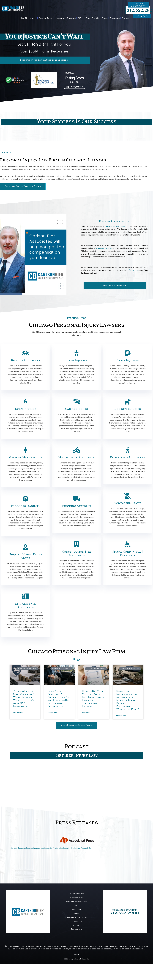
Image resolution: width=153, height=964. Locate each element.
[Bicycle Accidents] (25, 353)
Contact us (133, 270)
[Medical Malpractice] (25, 450)
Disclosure (115, 18)
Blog (88, 18)
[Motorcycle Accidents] (76, 450)
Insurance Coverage (66, 18)
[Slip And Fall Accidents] (25, 596)
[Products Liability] (25, 499)
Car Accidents (76, 409)
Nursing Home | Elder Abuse (25, 556)
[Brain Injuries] (128, 353)
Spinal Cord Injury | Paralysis (127, 553)
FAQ (79, 18)
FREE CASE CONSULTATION (124, 910)
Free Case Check (100, 18)
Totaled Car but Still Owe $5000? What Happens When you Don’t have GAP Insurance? (23, 699)
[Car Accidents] (76, 402)
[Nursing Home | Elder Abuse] (25, 547)
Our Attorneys (27, 18)
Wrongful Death (127, 503)
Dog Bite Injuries (127, 409)
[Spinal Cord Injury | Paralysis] (128, 544)
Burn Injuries (25, 409)
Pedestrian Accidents (127, 457)
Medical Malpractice (25, 457)
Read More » (18, 712)
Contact (125, 18)
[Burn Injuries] (25, 402)
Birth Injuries (76, 360)
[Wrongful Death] (128, 496)
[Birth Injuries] (76, 353)
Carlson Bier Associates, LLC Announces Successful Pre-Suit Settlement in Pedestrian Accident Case (51, 848)
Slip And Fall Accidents (25, 606)
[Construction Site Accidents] (76, 544)
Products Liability (25, 506)
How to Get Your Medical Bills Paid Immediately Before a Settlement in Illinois (93, 699)
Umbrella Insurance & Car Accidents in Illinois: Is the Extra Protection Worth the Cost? (127, 700)
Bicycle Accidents (25, 360)
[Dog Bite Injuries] (128, 402)
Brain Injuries (127, 360)
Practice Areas (45, 18)
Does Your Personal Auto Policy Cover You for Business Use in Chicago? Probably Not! (59, 699)
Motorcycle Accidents (76, 457)
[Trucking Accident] (76, 499)
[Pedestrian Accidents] (128, 450)
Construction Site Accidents (76, 553)
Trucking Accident (76, 506)
